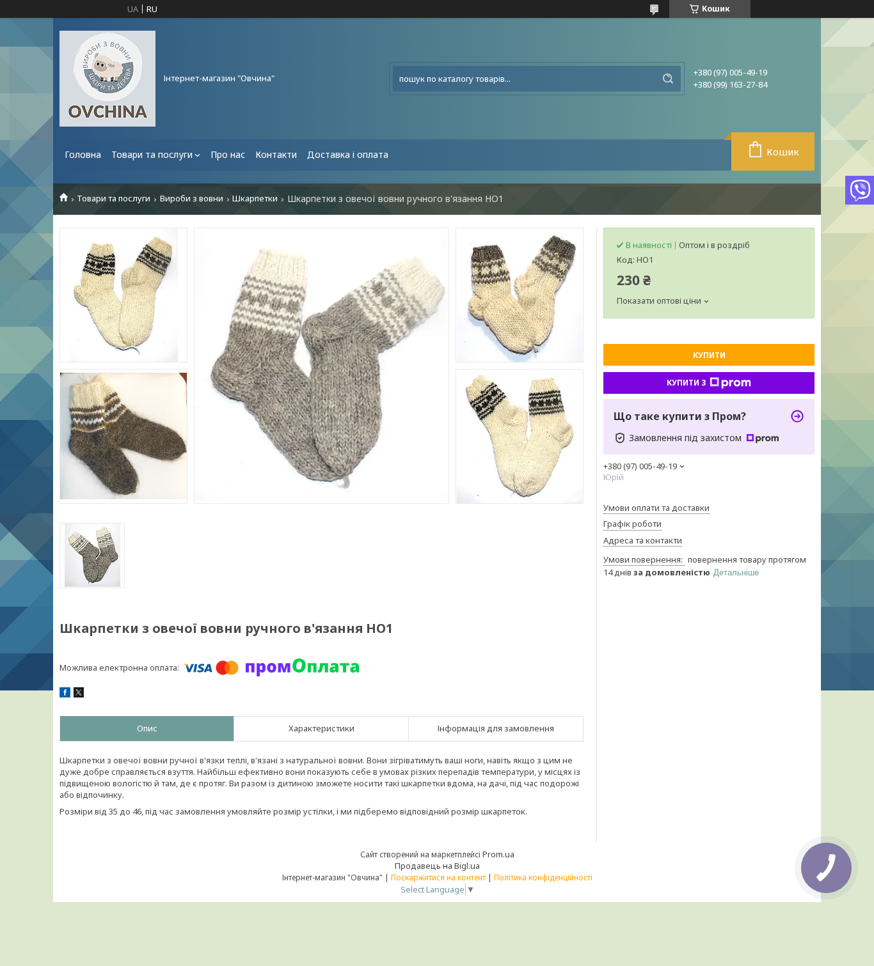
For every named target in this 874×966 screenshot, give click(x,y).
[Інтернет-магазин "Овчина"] (107, 79)
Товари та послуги (152, 154)
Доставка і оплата (347, 154)
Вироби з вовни (191, 198)
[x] (79, 694)
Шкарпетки (255, 198)
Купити (709, 355)
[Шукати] (668, 78)
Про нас (228, 154)
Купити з (686, 382)
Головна (83, 154)
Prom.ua (498, 854)
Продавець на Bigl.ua (437, 865)
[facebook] (65, 694)
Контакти (276, 154)
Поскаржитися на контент (438, 877)
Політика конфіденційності (543, 877)
